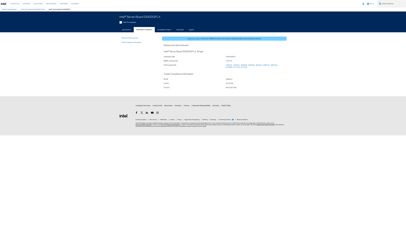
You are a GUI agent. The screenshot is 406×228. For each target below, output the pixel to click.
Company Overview (143, 105)
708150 (229, 61)
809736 (274, 65)
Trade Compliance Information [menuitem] (131, 42)
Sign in (198, 39)
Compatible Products (164, 30)
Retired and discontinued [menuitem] (129, 38)
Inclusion (216, 105)
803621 (259, 65)
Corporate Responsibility (201, 105)
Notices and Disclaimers (173, 124)
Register (190, 39)
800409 (244, 65)
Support (191, 30)
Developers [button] (51, 4)
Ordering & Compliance (144, 30)
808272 (266, 65)
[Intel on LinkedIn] (147, 113)
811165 (236, 67)
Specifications (126, 30)
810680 (229, 67)
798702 (236, 65)
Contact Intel (157, 105)
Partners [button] (64, 4)
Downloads (180, 30)
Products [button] (15, 4)
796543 (229, 65)
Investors (178, 105)
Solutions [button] (38, 4)
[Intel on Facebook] (136, 113)
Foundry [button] (75, 4)
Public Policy (226, 105)
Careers (186, 105)
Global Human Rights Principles (265, 124)
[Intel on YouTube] (152, 113)
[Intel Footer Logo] (123, 116)
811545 (244, 67)
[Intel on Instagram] (157, 113)
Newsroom (168, 105)
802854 (251, 65)
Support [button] (26, 4)
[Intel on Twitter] (142, 113)
